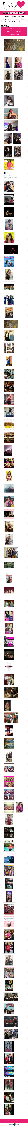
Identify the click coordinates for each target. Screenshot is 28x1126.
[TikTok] (12, 13)
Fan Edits (18, 31)
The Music (21, 16)
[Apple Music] (24, 13)
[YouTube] (7, 13)
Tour (17, 19)
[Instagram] (4, 13)
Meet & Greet (10, 31)
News (12, 19)
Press (23, 19)
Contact (21, 22)
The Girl (6, 16)
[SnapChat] (18, 13)
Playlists (6, 19)
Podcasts (7, 22)
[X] (15, 13)
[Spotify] (21, 13)
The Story (13, 16)
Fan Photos (19, 28)
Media (14, 22)
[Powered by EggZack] (14, 1125)
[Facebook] (9, 13)
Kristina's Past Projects (14, 34)
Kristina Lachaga (10, 28)
